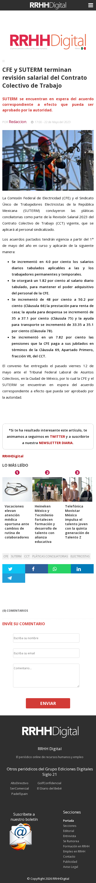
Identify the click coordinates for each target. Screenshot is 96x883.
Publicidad (70, 862)
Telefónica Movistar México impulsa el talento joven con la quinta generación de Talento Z (77, 521)
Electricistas (80, 556)
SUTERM (16, 556)
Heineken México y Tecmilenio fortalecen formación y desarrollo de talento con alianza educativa (46, 524)
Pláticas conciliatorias (50, 556)
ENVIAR (48, 703)
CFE (5, 556)
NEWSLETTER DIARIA (56, 443)
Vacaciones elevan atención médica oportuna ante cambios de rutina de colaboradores (17, 521)
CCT (27, 556)
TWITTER (58, 436)
